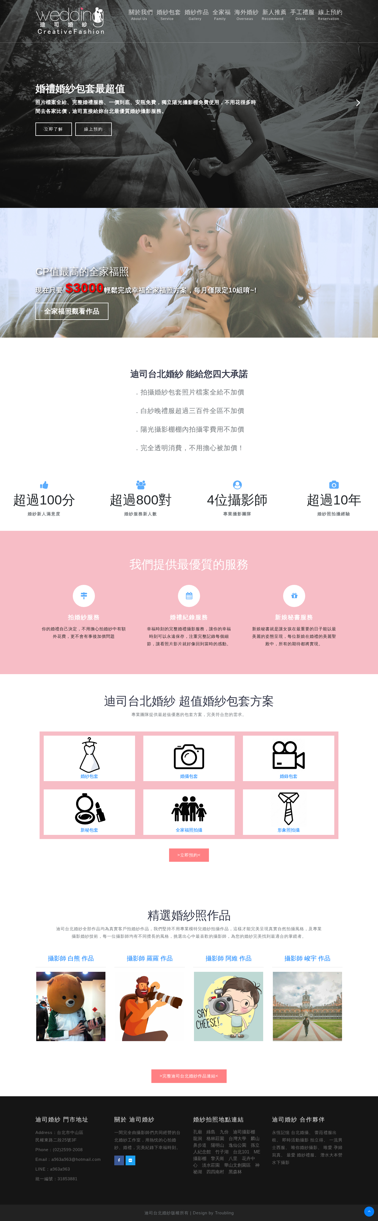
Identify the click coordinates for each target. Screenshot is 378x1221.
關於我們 (141, 15)
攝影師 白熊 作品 (71, 958)
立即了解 (53, 129)
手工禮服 (302, 15)
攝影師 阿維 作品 (229, 958)
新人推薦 (274, 15)
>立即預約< (189, 855)
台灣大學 (237, 1138)
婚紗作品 (197, 15)
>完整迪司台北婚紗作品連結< (189, 1076)
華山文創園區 (237, 1165)
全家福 (222, 15)
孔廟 (197, 1132)
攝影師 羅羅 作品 (150, 958)
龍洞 (197, 1138)
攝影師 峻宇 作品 (307, 958)
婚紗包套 (169, 15)
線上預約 (330, 15)
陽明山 (217, 1145)
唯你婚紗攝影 (304, 1147)
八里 (233, 1158)
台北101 (241, 1151)
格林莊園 (215, 1138)
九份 (224, 1132)
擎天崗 (217, 1158)
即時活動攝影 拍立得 (302, 1140)
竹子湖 (222, 1151)
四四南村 (215, 1171)
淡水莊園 (211, 1165)
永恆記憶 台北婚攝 (290, 1132)
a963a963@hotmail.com (76, 1159)
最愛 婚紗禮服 (301, 1155)
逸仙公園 (237, 1145)
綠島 (210, 1132)
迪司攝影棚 (244, 1132)
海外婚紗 (246, 15)
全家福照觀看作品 (72, 311)
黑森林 (235, 1171)
